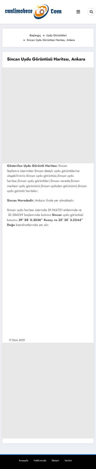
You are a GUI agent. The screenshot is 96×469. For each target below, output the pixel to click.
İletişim (55, 460)
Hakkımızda (40, 460)
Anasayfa (23, 460)
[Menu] (78, 12)
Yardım (68, 460)
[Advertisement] (48, 115)
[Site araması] (91, 12)
